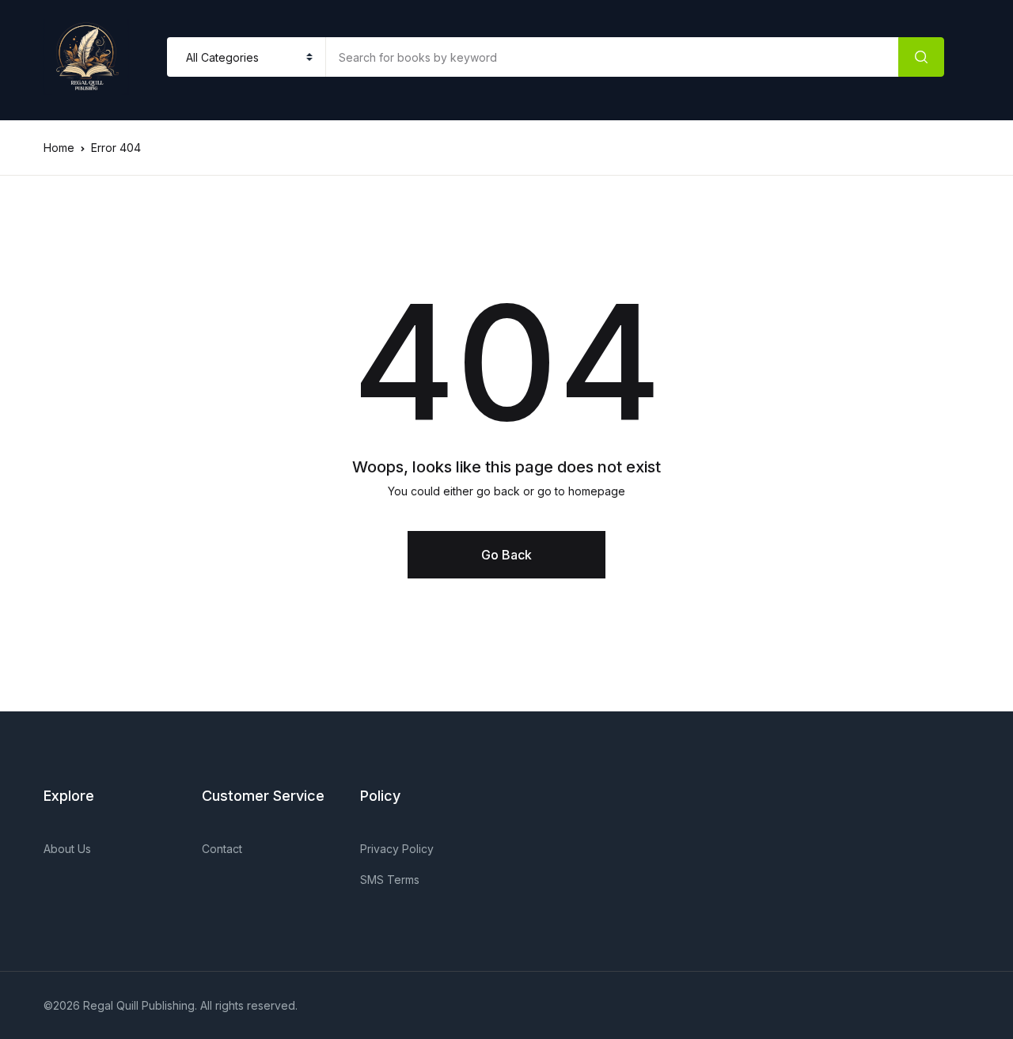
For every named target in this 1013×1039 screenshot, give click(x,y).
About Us (67, 848)
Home (59, 147)
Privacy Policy (397, 848)
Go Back (506, 555)
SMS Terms (389, 879)
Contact (222, 848)
